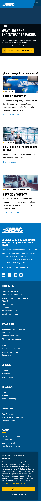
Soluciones (8, 324)
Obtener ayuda (9, 162)
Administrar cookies (19, 494)
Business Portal (8, 443)
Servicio (6, 365)
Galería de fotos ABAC (11, 446)
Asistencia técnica (11, 213)
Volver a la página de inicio (20, 50)
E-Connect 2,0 (8, 440)
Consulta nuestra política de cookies (16, 483)
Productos (8, 286)
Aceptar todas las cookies (19, 489)
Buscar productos (11, 115)
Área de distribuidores (11, 437)
